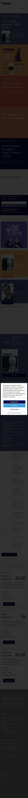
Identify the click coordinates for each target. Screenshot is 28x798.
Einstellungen (14, 409)
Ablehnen (14, 405)
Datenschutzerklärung (16, 412)
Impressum (9, 412)
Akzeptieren (14, 402)
